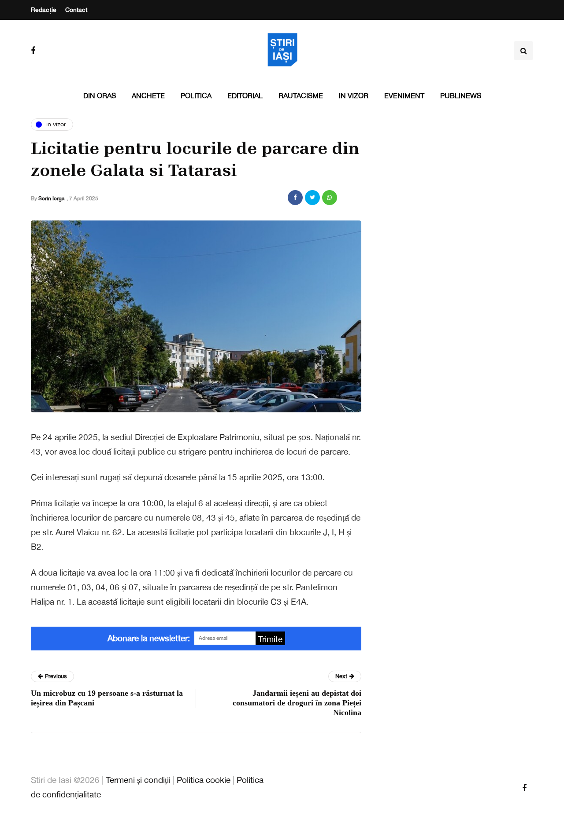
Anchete (148, 95)
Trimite (270, 639)
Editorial (245, 95)
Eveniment (404, 95)
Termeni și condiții (138, 780)
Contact (76, 9)
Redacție (43, 9)
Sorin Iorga (51, 198)
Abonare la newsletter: (149, 638)
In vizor (353, 95)
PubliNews (460, 95)
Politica (196, 95)
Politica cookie (203, 780)
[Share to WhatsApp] (329, 197)
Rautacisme (300, 95)
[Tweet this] (312, 197)
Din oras (99, 95)
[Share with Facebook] (295, 197)
